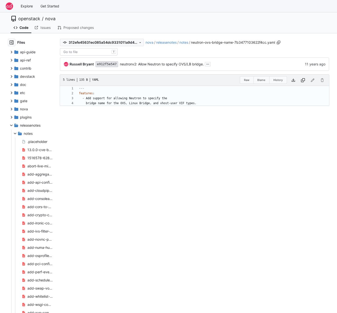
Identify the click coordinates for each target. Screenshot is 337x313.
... (207, 63)
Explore (27, 6)
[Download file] (293, 80)
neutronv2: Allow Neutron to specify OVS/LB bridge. (162, 64)
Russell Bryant (82, 64)
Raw (246, 80)
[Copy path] (278, 42)
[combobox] (88, 52)
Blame (261, 80)
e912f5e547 (107, 64)
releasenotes (166, 42)
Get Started (49, 6)
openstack (29, 18)
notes (183, 42)
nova (50, 18)
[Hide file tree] (11, 42)
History (278, 80)
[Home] (9, 6)
